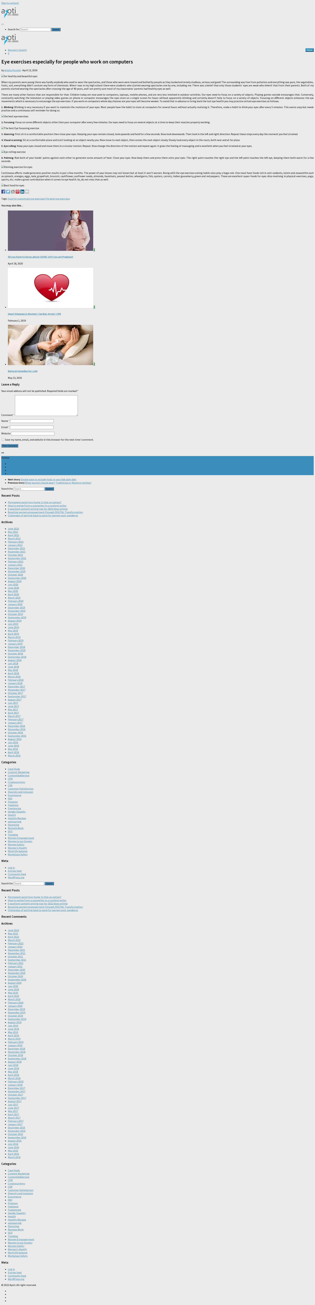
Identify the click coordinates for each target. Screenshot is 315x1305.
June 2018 (13, 666)
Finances (13, 801)
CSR (10, 785)
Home (309, 50)
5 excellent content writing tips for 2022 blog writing (38, 508)
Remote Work (15, 828)
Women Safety (16, 844)
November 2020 (16, 571)
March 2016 (14, 755)
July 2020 (13, 584)
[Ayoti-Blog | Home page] (10, 17)
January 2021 (15, 564)
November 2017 (16, 689)
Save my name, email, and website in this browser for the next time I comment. (49, 439)
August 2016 (14, 739)
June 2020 (13, 587)
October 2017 (15, 693)
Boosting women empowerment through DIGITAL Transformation (45, 512)
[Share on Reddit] (13, 192)
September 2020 (17, 578)
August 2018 (14, 660)
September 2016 (17, 735)
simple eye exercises (33, 198)
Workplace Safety (18, 854)
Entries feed (14, 870)
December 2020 (16, 568)
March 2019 (14, 637)
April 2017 (13, 712)
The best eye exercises (57, 198)
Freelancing (14, 808)
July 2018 (13, 663)
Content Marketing (19, 772)
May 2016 (13, 749)
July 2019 (13, 624)
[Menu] (2, 24)
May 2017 (13, 709)
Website (5, 433)
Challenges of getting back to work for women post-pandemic (43, 515)
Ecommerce (14, 795)
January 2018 (15, 683)
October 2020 (15, 574)
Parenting (13, 824)
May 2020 (13, 591)
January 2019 (15, 643)
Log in (11, 867)
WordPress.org (16, 877)
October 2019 (15, 614)
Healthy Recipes (17, 818)
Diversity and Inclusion (20, 792)
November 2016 (16, 729)
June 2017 (13, 706)
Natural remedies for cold (22, 371)
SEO (10, 831)
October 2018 (15, 653)
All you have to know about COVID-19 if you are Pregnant (40, 256)
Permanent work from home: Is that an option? (34, 502)
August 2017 (14, 699)
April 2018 (13, 673)
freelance (13, 805)
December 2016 (16, 726)
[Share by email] (27, 192)
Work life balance (17, 851)
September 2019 (17, 617)
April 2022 (13, 535)
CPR (10, 778)
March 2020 (14, 597)
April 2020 (13, 594)
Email (5, 427)
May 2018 (13, 670)
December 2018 (16, 647)
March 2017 (14, 716)
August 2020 (14, 581)
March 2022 (14, 538)
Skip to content (10, 3)
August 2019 (14, 620)
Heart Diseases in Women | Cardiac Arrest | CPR (34, 313)
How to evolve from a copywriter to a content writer (37, 505)
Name (5, 421)
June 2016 (13, 745)
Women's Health (17, 50)
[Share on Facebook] (3, 192)
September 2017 (17, 696)
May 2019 (13, 630)
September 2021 (17, 558)
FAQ (10, 798)
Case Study (14, 769)
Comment (7, 415)
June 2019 (13, 627)
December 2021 (16, 548)
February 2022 (15, 541)
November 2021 (16, 551)
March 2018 (14, 676)
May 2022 (13, 532)
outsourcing (14, 821)
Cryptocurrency (16, 782)
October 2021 (15, 555)
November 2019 (16, 610)
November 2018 (16, 650)
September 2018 (17, 657)
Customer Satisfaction (20, 788)
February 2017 (15, 719)
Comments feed (17, 874)
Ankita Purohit (12, 70)
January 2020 (15, 604)
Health (12, 815)
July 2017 (13, 703)
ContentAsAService (18, 775)
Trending (13, 834)
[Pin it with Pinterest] (18, 192)
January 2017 (15, 722)
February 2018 (15, 680)
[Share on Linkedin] (22, 192)
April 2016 (13, 752)
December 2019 (16, 607)
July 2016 (13, 742)
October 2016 (15, 732)
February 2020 (15, 601)
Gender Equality (17, 811)
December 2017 (16, 686)
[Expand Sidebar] (2, 452)
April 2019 (13, 633)
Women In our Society (20, 841)
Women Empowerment (21, 838)
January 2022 (15, 545)
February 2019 (15, 640)
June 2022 (13, 528)
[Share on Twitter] (8, 192)
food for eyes (15, 198)
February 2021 (15, 561)
